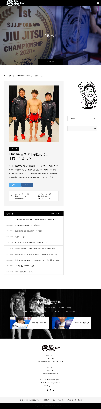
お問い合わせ (78, 400)
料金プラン (61, 400)
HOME (21, 400)
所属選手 (46, 400)
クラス (53, 400)
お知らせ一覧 (55, 214)
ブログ (69, 400)
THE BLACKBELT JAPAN (33, 400)
